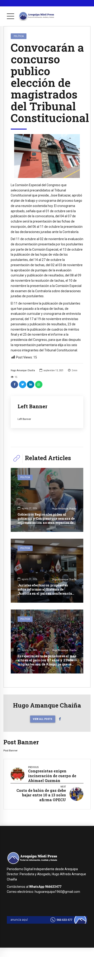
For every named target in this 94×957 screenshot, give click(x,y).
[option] (47, 156)
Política (19, 36)
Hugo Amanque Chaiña (23, 370)
